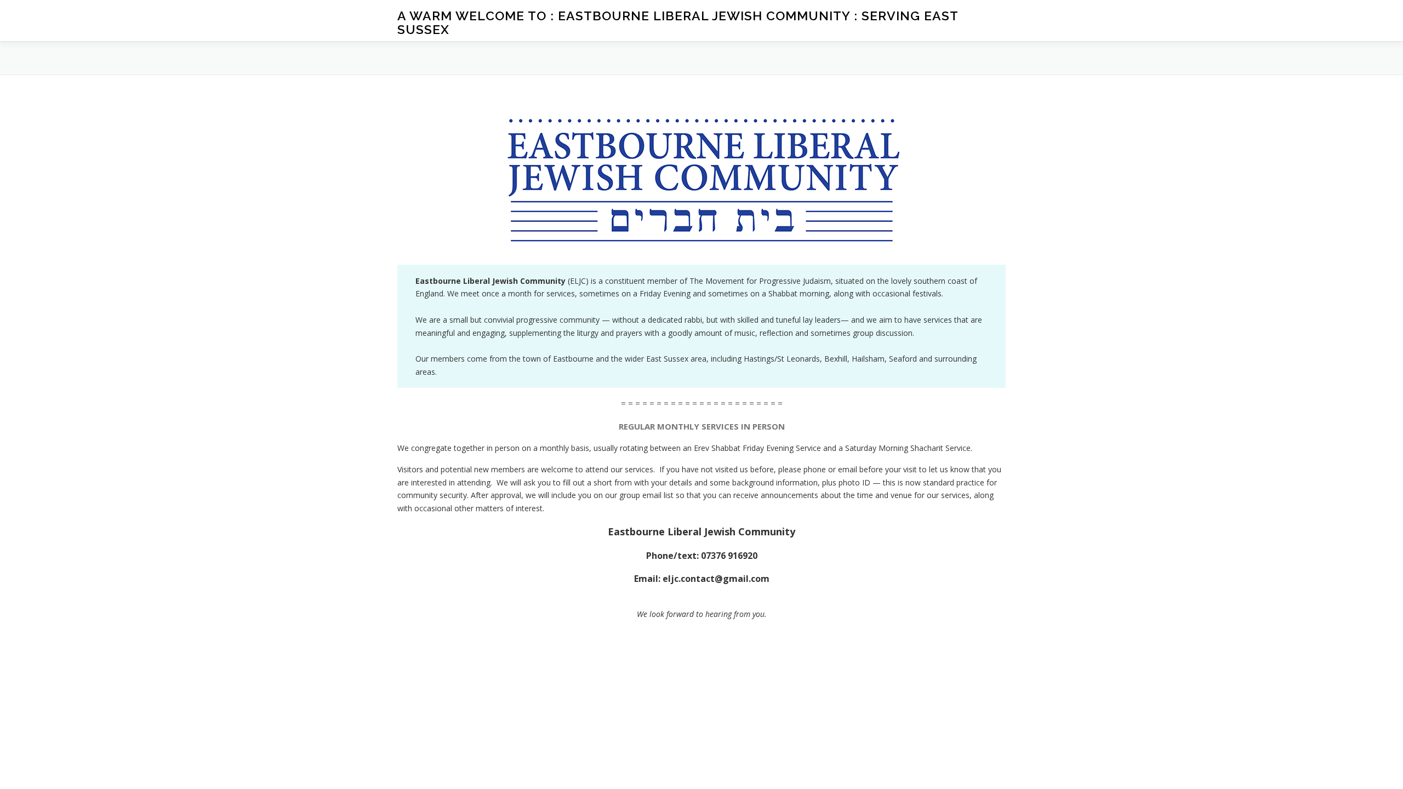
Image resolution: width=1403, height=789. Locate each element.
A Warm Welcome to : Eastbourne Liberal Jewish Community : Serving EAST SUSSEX (677, 22)
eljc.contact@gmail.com (716, 579)
